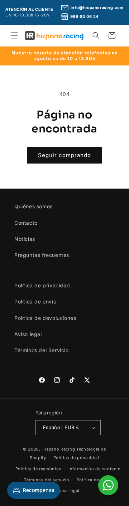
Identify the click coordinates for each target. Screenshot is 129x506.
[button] (14, 35)
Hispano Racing (58, 449)
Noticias (24, 239)
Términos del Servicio (41, 350)
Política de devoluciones (45, 318)
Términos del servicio (47, 479)
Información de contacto (94, 468)
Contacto (26, 223)
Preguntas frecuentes (41, 255)
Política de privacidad (42, 285)
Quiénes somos (33, 206)
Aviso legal (28, 334)
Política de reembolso (38, 468)
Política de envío (35, 301)
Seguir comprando (64, 155)
